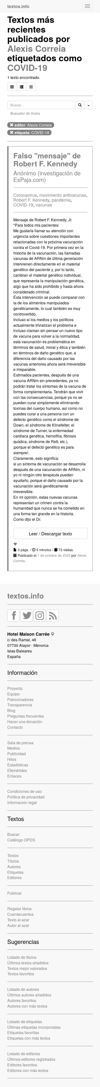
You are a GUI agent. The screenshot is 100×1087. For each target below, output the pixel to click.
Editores (14, 877)
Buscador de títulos (25, 113)
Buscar (13, 834)
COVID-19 (27, 67)
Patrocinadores (20, 699)
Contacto (15, 727)
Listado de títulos (21, 957)
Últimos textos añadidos (28, 963)
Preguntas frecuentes (25, 716)
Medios (13, 748)
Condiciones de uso (24, 791)
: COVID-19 (32, 132)
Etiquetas (15, 872)
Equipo (13, 694)
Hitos (11, 759)
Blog (11, 710)
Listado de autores (23, 989)
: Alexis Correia (33, 125)
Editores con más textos (27, 1070)
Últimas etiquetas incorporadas (34, 1027)
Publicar (14, 893)
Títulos (13, 861)
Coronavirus (25, 195)
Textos (12, 855)
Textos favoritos (20, 973)
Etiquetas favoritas (23, 1032)
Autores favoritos (21, 1000)
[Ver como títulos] (21, 87)
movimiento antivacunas (62, 195)
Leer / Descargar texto (50, 533)
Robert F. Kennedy (31, 200)
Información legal (22, 802)
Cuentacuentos (20, 914)
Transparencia (19, 705)
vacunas (44, 204)
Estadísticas (17, 765)
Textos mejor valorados (27, 968)
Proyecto (15, 688)
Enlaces (14, 776)
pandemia (61, 200)
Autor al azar (18, 925)
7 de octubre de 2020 (53, 555)
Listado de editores (23, 1053)
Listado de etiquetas (24, 1021)
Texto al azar (18, 920)
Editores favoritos (22, 1065)
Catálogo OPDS (21, 840)
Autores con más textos (27, 1006)
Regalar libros (19, 908)
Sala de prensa (20, 742)
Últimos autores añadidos (29, 995)
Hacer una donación (24, 721)
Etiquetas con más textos (28, 1038)
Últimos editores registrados (31, 1059)
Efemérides (17, 770)
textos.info (25, 595)
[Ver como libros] (12, 87)
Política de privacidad (25, 797)
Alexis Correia (36, 48)
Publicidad (16, 753)
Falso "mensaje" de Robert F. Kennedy (47, 159)
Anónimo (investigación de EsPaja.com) (47, 176)
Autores (14, 866)
